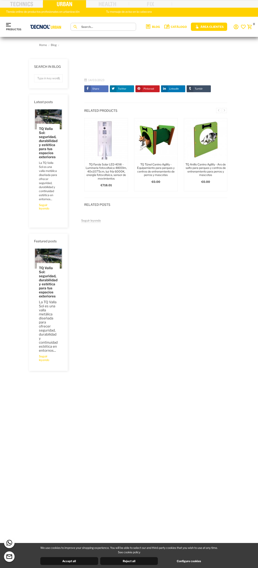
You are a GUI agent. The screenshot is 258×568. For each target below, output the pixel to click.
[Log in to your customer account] (236, 27)
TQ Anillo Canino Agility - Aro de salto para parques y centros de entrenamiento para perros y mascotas (205, 170)
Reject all (129, 561)
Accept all (69, 561)
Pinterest (149, 88)
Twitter (122, 88)
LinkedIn (174, 88)
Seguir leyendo (44, 206)
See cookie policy (129, 552)
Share (95, 88)
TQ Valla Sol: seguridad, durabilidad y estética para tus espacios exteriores (48, 143)
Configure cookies (189, 561)
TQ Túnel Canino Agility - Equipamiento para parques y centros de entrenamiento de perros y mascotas (156, 170)
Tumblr (199, 88)
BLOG (156, 26)
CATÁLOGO (179, 26)
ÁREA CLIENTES (212, 26)
